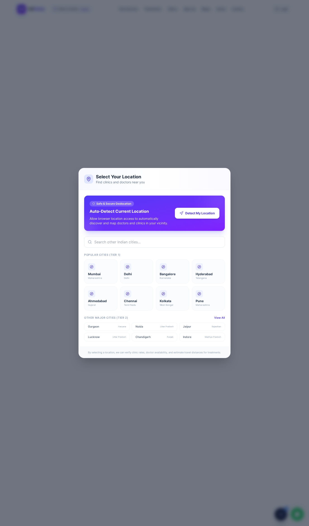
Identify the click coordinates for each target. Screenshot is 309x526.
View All (219, 317)
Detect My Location (200, 213)
